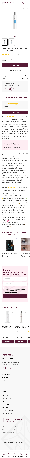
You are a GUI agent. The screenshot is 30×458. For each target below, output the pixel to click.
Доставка (5, 377)
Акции (4, 392)
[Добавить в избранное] (24, 8)
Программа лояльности (10, 389)
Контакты (5, 407)
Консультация (6, 386)
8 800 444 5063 (8, 359)
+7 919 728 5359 (9, 355)
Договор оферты (7, 410)
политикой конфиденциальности (11, 291)
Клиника (5, 395)
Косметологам (6, 398)
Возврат (4, 383)
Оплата (4, 380)
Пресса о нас (6, 404)
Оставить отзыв (15, 112)
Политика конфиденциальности (11, 438)
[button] (3, 455)
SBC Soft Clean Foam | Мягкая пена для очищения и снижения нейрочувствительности (8, 328)
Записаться (15, 296)
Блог (3, 401)
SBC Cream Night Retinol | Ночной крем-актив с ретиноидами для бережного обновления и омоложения (20, 328)
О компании (6, 374)
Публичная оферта (8, 413)
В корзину (15, 65)
